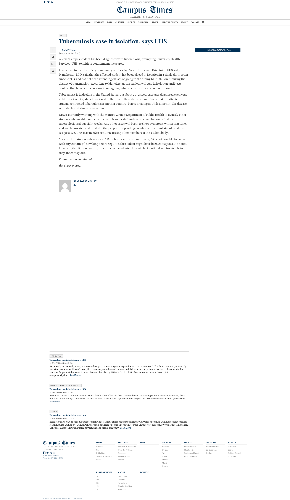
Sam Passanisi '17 (85, 181)
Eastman (165, 447)
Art (163, 453)
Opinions (143, 22)
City (97, 450)
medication (56, 356)
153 (97, 489)
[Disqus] (119, 234)
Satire (230, 450)
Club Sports (188, 450)
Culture (119, 22)
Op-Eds (209, 453)
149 (97, 476)
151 (97, 483)
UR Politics (100, 453)
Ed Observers (211, 450)
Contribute (122, 476)
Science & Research (104, 456)
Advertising (122, 483)
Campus (99, 447)
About (184, 22)
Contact (121, 480)
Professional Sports (191, 453)
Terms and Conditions (72, 498)
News (88, 22)
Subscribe (122, 489)
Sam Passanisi (69, 50)
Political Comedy (235, 453)
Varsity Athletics (190, 456)
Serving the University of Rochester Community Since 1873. (145, 2)
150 (97, 480)
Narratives (232, 447)
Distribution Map (125, 486)
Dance (164, 456)
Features (99, 22)
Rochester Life (123, 456)
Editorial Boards (212, 447)
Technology (122, 453)
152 (97, 486)
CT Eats (165, 450)
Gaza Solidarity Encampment (65, 385)
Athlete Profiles (190, 447)
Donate (195, 22)
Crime (98, 460)
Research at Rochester (127, 447)
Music (164, 463)
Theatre (165, 466)
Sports (131, 22)
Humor (155, 22)
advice (53, 411)
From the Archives (125, 450)
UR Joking (232, 456)
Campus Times (145, 9)
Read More (75, 375)
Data (109, 22)
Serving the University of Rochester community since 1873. (59, 448)
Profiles (121, 460)
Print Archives (170, 22)
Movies (165, 460)
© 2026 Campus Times (52, 498)
